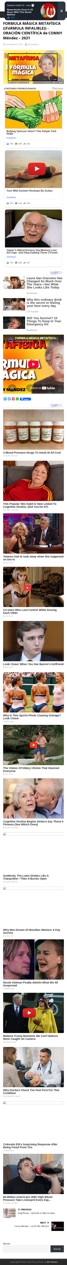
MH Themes (52, 1262)
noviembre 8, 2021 (14, 44)
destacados (33, 44)
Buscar (6, 1243)
